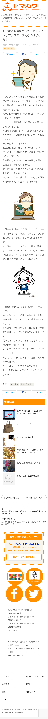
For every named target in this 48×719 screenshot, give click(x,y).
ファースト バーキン (25, 424)
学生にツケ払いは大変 (25, 437)
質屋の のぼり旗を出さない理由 (28, 463)
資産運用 (5, 684)
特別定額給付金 (27, 384)
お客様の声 (30, 692)
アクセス (5, 676)
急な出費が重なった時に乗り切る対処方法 (14, 498)
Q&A (4, 699)
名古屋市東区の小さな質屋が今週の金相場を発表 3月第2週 (30, 451)
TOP (23, 512)
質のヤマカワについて (35, 676)
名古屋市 (14, 384)
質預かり (29, 684)
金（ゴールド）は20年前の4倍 (28, 476)
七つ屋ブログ (8, 49)
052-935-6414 (26, 544)
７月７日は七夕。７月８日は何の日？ (36, 498)
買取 (4, 692)
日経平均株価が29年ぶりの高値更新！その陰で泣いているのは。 (29, 412)
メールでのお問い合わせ (25, 557)
